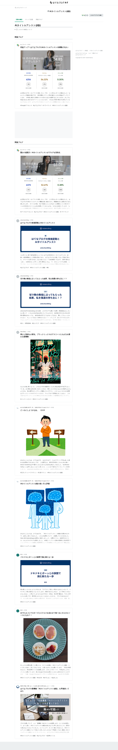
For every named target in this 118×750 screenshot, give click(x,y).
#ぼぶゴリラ (35, 323)
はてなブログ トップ (21, 7)
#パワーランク (47, 105)
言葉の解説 (19, 19)
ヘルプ (89, 53)
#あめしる (55, 677)
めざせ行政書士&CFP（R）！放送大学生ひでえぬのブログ (35, 407)
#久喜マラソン (42, 472)
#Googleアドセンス (26, 105)
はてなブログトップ (81, 54)
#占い (22, 323)
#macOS (39, 677)
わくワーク (23, 44)
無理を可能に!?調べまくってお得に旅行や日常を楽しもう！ (35, 686)
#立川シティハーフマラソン (28, 472)
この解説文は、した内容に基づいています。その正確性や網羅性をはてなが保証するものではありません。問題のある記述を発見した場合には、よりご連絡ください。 (23, 30)
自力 (21, 554)
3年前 (28, 44)
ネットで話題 (29, 19)
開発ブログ (95, 53)
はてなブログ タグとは (81, 53)
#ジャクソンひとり (26, 399)
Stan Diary (23, 331)
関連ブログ (39, 19)
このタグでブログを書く (96, 15)
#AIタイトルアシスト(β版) (60, 105)
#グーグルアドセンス (26, 212)
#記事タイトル (50, 735)
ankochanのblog (24, 220)
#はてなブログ (37, 105)
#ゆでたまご (46, 677)
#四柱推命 (28, 323)
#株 (47, 267)
